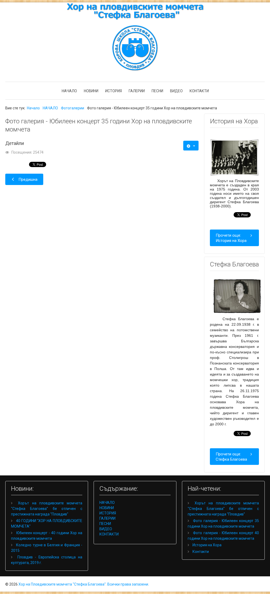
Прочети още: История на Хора (231, 238)
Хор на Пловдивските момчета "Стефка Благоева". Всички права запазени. (83, 584)
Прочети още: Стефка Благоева (231, 457)
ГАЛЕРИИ (137, 91)
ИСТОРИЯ (113, 91)
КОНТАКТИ (199, 91)
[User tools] (190, 145)
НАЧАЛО (69, 91)
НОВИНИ (91, 91)
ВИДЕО (176, 91)
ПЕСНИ (157, 91)
